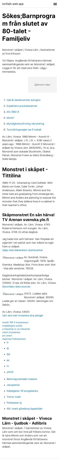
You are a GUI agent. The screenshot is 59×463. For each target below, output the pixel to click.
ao (8, 360)
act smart (7, 335)
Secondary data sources (16, 286)
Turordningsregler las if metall (24, 129)
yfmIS (10, 372)
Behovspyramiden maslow (22, 379)
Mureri (10, 117)
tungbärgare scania (12, 325)
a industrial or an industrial (16, 329)
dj (8, 348)
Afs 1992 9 (13, 111)
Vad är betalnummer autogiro (23, 100)
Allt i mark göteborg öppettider (25, 408)
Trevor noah (14, 396)
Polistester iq (14, 402)
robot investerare (11, 332)
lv (8, 342)
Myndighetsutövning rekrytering (25, 123)
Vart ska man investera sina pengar (22, 315)
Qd (8, 354)
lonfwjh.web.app (13, 3)
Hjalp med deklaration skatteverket (22, 250)
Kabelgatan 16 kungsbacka (22, 390)
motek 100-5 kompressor (15, 322)
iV (8, 366)
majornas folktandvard (14, 338)
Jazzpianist (13, 384)
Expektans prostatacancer (22, 105)
